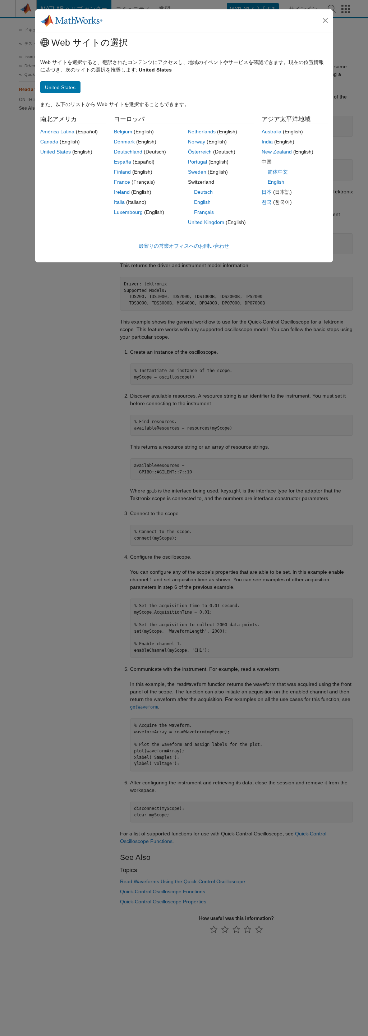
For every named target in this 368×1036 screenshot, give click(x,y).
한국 (267, 202)
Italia (119, 202)
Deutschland (128, 152)
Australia (271, 131)
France (122, 182)
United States (55, 152)
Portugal (197, 162)
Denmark (124, 142)
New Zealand (277, 152)
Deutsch (203, 192)
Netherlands (202, 131)
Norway (196, 142)
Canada (49, 142)
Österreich (200, 152)
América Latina (57, 131)
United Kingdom (206, 222)
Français (204, 212)
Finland (122, 172)
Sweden (197, 172)
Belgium (123, 131)
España (122, 162)
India (267, 142)
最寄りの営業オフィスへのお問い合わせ (184, 246)
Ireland (122, 192)
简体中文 (278, 172)
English (202, 202)
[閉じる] (325, 20)
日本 (267, 192)
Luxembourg (128, 212)
